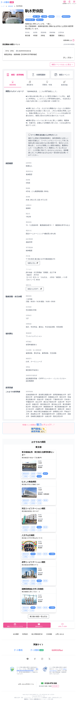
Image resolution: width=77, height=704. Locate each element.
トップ (2, 6)
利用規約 (25, 634)
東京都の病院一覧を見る (38, 616)
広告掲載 (49, 634)
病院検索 (10, 6)
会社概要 (16, 634)
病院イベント (64, 74)
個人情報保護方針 (37, 634)
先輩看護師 (40, 74)
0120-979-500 (51, 683)
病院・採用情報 (17, 74)
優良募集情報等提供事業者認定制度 (27, 669)
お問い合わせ (60, 634)
